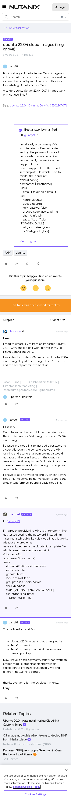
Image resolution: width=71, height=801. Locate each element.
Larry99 (14, 66)
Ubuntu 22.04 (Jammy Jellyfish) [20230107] (38, 105)
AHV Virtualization (18, 28)
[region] (35, 783)
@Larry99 (30, 135)
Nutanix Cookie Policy (26, 786)
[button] (4, 8)
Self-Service (11, 759)
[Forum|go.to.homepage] (24, 7)
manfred (14, 514)
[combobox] (35, 17)
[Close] (66, 770)
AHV (8, 252)
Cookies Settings (35, 794)
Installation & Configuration (21, 729)
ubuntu (20, 252)
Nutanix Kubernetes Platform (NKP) (27, 744)
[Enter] (6, 17)
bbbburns (15, 331)
